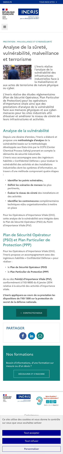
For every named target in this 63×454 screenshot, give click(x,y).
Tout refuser (31, 440)
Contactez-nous (32, 312)
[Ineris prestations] (28, 13)
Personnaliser (31, 448)
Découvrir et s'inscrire (31, 373)
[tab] (5, 27)
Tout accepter (31, 432)
